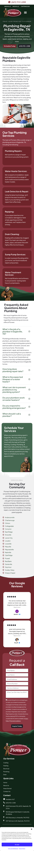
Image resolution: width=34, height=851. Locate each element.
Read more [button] (17, 607)
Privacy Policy (22, 848)
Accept (17, 844)
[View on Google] (17, 611)
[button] (31, 829)
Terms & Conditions (15, 721)
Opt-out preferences (13, 848)
